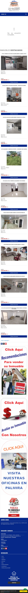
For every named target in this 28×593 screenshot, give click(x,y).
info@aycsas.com (4, 546)
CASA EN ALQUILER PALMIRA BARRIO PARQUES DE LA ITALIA (14, 117)
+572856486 (17, 8)
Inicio (3, 556)
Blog (2, 562)
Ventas (3, 557)
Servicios (3, 561)
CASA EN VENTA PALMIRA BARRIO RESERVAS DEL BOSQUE (14, 276)
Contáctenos (4, 566)
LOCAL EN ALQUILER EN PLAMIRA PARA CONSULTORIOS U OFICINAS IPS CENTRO (14, 308)
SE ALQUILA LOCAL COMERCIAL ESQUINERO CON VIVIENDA (14, 180)
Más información (6, 591)
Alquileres (3, 559)
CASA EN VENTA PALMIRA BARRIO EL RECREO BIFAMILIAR (14, 212)
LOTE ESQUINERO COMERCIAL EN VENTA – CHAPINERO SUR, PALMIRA (14, 149)
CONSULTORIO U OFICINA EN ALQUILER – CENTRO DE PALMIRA (14, 85)
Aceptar (23, 591)
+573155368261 (15, 9)
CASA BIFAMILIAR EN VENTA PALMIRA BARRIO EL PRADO (14, 244)
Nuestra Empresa (5, 564)
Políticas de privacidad (6, 567)
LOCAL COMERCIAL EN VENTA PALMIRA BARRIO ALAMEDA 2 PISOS (14, 53)
